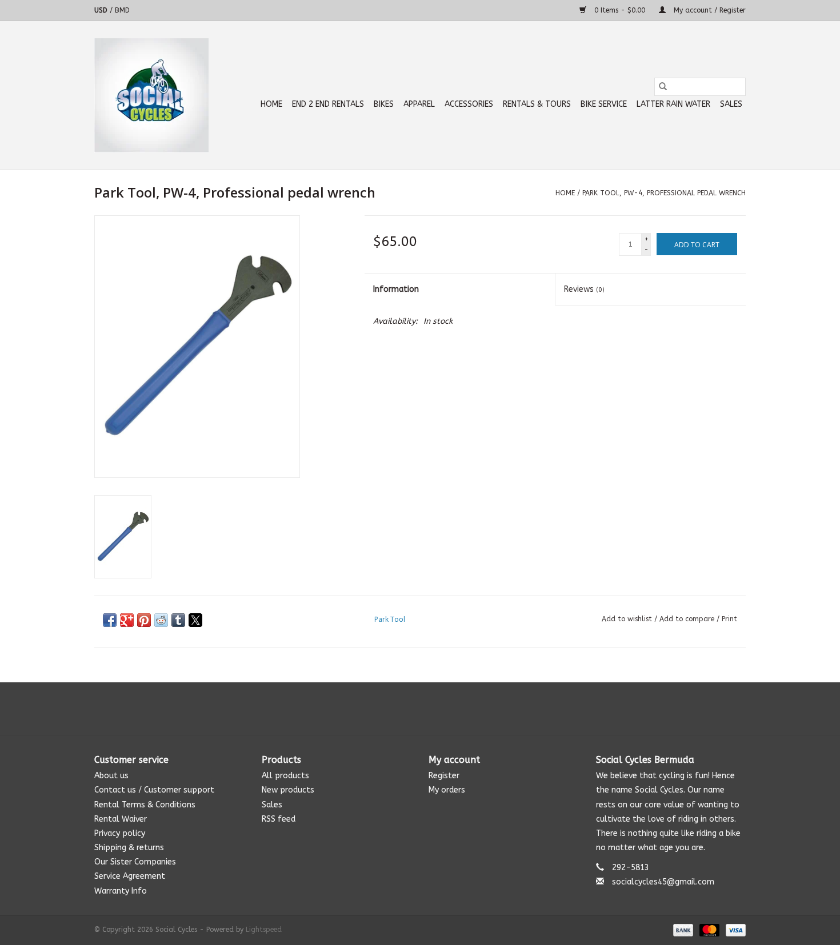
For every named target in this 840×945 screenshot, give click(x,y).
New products (288, 790)
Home (271, 104)
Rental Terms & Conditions (144, 805)
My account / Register (708, 10)
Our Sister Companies (135, 862)
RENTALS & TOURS (537, 104)
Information (396, 289)
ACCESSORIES (469, 104)
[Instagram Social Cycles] (440, 708)
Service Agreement (129, 876)
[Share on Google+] (127, 620)
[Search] (662, 87)
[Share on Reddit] (161, 620)
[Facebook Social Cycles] (399, 708)
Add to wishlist (628, 619)
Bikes (384, 104)
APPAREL (419, 104)
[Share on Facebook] (110, 620)
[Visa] (734, 930)
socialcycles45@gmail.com (663, 882)
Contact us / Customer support (154, 790)
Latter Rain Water (673, 104)
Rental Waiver (120, 819)
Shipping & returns (129, 847)
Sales (731, 104)
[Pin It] (144, 620)
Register (444, 776)
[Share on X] (195, 620)
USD (102, 10)
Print (729, 619)
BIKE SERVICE (604, 104)
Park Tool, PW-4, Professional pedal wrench (664, 193)
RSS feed (278, 819)
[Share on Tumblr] (178, 620)
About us (111, 776)
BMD (122, 10)
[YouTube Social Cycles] (420, 708)
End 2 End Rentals (328, 104)
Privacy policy (119, 833)
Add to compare (688, 619)
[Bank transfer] (682, 930)
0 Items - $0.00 (619, 10)
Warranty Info (120, 891)
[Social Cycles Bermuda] (151, 95)
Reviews (584, 289)
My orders (447, 790)
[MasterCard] (708, 930)
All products (285, 776)
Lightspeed (264, 930)
